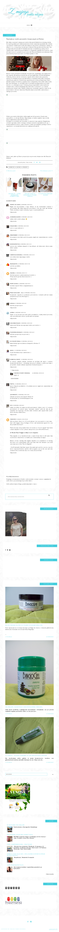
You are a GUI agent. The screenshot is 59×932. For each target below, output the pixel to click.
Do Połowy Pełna (15, 341)
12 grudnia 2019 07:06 (24, 263)
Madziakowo (14, 263)
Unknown (13, 419)
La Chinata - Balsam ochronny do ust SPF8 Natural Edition (26, 755)
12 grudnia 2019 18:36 (21, 350)
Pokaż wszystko (50, 874)
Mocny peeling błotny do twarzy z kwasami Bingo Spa (24, 625)
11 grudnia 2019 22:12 (25, 244)
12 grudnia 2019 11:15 (20, 303)
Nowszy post (12, 170)
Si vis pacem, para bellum (15, 825)
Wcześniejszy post (45, 170)
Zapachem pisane (15, 323)
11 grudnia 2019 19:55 (26, 216)
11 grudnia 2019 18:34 (26, 204)
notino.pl (12, 47)
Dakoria (12, 273)
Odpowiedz (13, 212)
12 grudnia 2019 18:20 (27, 341)
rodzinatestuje (15, 244)
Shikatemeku (14, 235)
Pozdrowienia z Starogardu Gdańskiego (25, 827)
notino (19, 167)
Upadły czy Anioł (15, 204)
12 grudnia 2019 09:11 (29, 292)
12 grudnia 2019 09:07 (24, 283)
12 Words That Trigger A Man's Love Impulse (24, 432)
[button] (29, 25)
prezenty (25, 167)
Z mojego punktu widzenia (22, 373)
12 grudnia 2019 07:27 (21, 273)
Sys (11, 405)
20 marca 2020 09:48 (22, 419)
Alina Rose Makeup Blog (15, 865)
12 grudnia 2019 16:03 (28, 332)
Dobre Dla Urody (15, 359)
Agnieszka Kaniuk (15, 216)
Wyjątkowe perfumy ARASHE (30, 194)
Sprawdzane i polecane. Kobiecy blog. (20, 834)
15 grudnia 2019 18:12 (18, 405)
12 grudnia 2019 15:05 (26, 323)
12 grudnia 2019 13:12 (20, 312)
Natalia (12, 303)
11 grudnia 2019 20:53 (24, 235)
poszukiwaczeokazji (16, 332)
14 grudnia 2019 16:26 (38, 373)
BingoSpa (31, 629)
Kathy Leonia (14, 283)
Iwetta (12, 384)
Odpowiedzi (15, 370)
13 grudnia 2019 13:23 (21, 384)
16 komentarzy (50, 636)
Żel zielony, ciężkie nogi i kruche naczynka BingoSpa (23, 707)
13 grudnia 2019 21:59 (23, 394)
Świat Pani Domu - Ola (16, 292)
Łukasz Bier (13, 226)
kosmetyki (12, 167)
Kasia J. (12, 350)
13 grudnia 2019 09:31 (27, 359)
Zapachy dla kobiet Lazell (45, 194)
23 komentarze (50, 713)
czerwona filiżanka (16, 254)
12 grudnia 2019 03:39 (28, 254)
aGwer (12, 312)
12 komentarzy (50, 762)
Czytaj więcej (8, 636)
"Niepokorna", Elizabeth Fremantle (24, 857)
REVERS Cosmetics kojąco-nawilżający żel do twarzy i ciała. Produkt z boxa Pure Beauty (30, 837)
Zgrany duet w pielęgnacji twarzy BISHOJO (14, 195)
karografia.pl (53, 929)
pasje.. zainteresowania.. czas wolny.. (20, 844)
